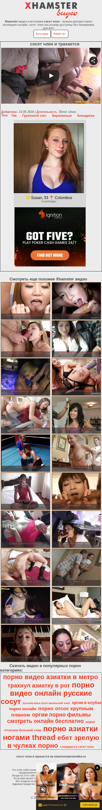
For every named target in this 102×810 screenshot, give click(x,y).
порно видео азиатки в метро (50, 677)
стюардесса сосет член (77, 746)
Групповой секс (34, 115)
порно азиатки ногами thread (50, 733)
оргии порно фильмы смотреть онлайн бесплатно (49, 718)
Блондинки (85, 115)
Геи (14, 115)
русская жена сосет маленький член (46, 703)
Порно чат (60, 33)
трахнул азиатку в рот (39, 685)
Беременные (62, 115)
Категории (42, 33)
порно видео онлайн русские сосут (48, 693)
